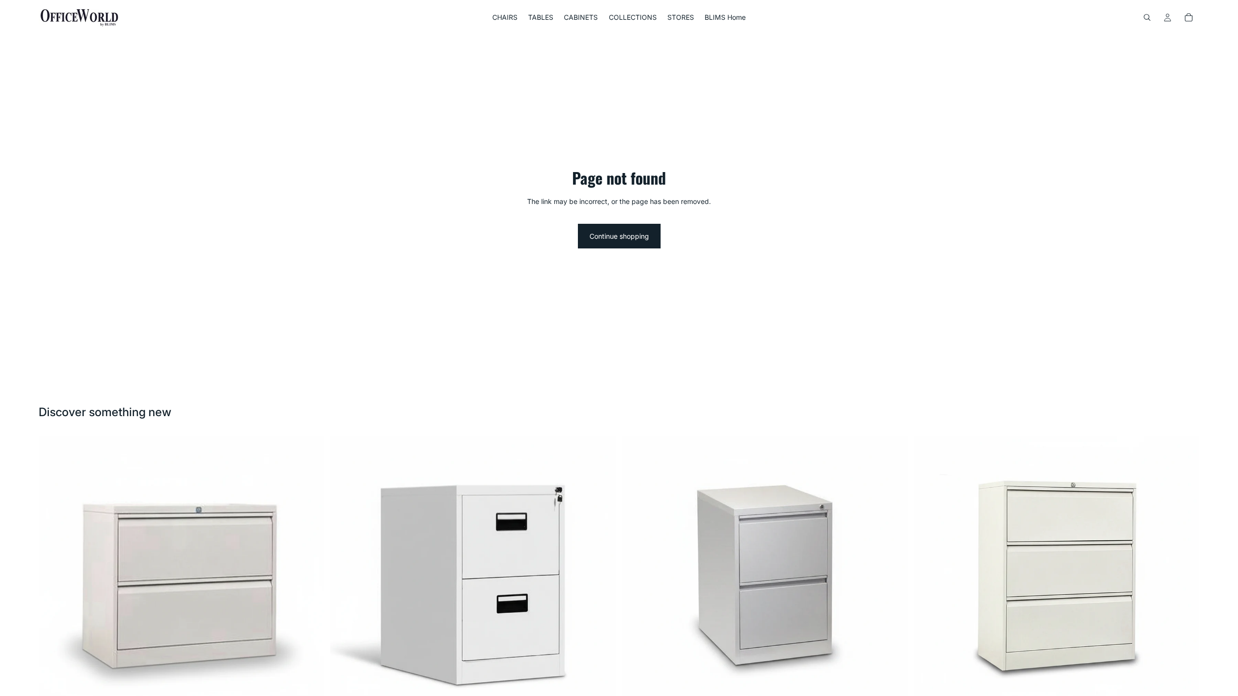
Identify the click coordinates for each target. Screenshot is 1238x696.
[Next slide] (601, 579)
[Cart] (1188, 17)
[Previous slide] (344, 579)
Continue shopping (619, 236)
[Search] (1147, 17)
